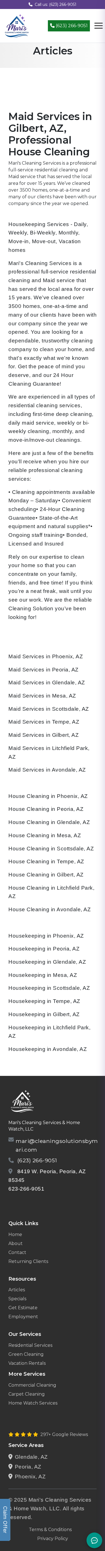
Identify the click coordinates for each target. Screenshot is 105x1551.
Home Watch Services (32, 1403)
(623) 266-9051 (71, 25)
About (15, 1243)
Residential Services (30, 1345)
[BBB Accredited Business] (29, 1203)
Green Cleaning (26, 1354)
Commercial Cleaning (32, 1385)
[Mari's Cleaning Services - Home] (16, 25)
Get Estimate (23, 1307)
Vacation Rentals (27, 1363)
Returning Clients (28, 1261)
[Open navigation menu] (98, 26)
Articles (16, 1289)
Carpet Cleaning (26, 1394)
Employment (23, 1316)
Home (15, 1234)
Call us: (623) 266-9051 (55, 4)
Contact (17, 1252)
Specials (17, 1298)
